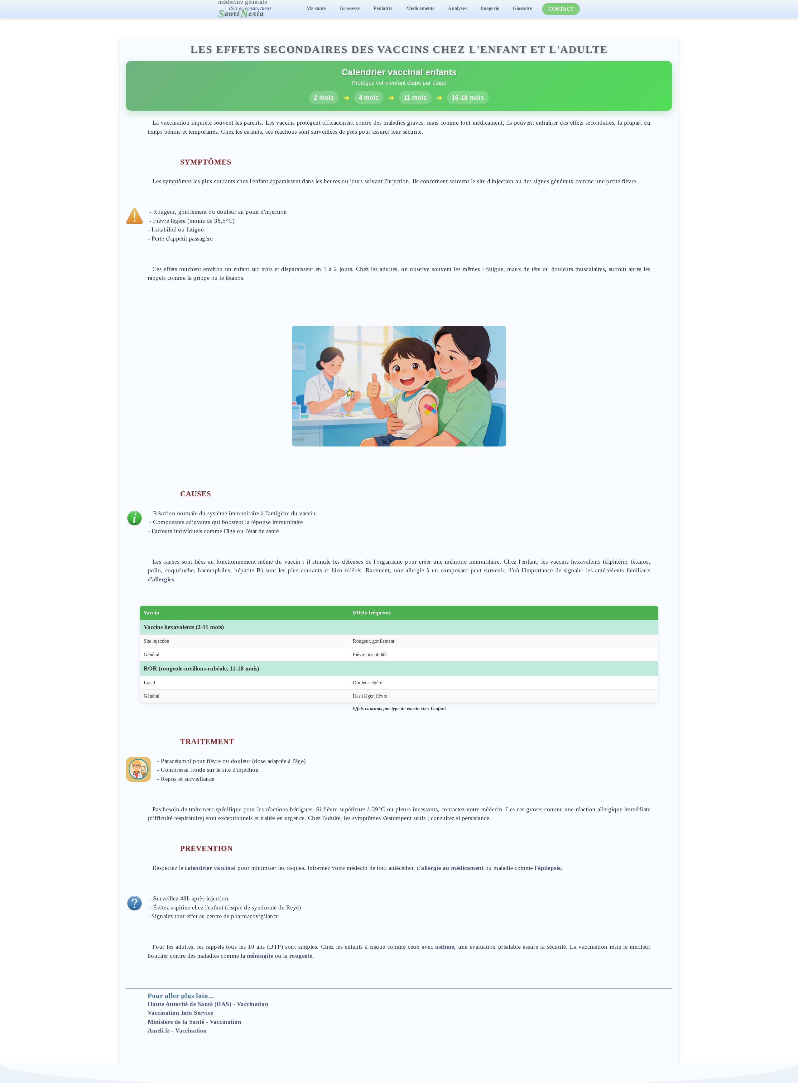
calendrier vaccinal (210, 868)
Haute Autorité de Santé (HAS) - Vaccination (208, 1004)
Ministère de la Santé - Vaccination (195, 1022)
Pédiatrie (382, 8)
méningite (260, 955)
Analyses (457, 8)
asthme (444, 946)
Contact (561, 9)
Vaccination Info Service (180, 1012)
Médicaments (420, 8)
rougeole (300, 955)
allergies (163, 579)
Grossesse (349, 8)
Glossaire (522, 8)
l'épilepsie (548, 868)
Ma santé (316, 8)
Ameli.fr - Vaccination (177, 1030)
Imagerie (489, 8)
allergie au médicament (452, 868)
